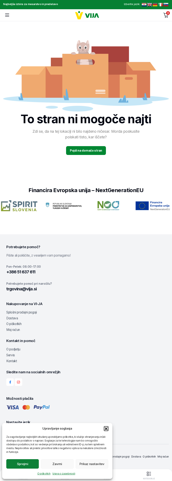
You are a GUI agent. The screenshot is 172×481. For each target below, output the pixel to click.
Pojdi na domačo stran (86, 150)
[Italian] (160, 4)
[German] (155, 4)
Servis (10, 355)
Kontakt (11, 361)
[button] (106, 428)
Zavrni (57, 464)
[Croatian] (144, 4)
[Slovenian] (166, 4)
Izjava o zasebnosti (63, 473)
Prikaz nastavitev (91, 464)
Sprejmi (22, 464)
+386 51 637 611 (20, 271)
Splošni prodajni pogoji (21, 312)
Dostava (12, 318)
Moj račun (13, 330)
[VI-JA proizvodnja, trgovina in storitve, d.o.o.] (87, 15)
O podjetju (13, 349)
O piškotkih (43, 473)
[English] (149, 4)
